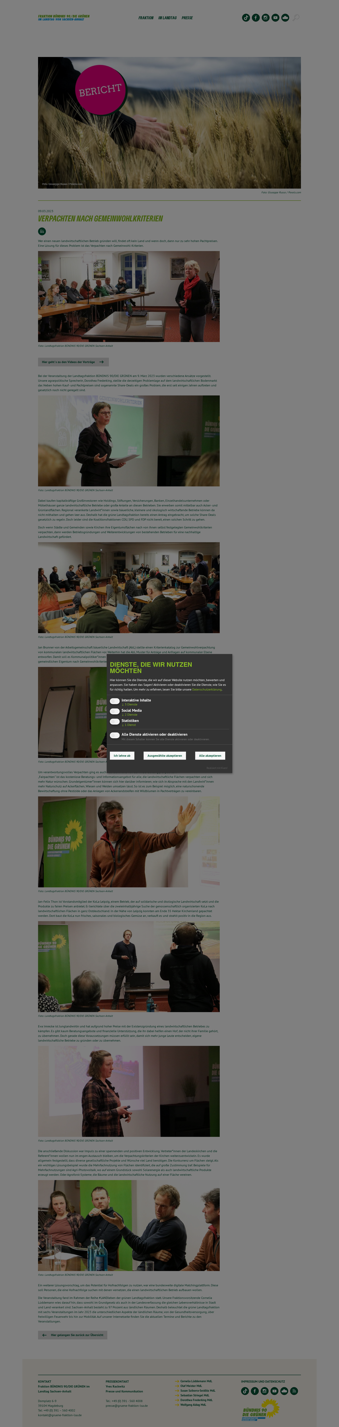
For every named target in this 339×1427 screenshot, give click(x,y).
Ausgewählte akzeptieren (165, 756)
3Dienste (129, 704)
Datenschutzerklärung (207, 689)
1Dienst (129, 725)
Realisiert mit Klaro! (217, 767)
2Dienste (129, 714)
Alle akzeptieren (210, 756)
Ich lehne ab (122, 756)
